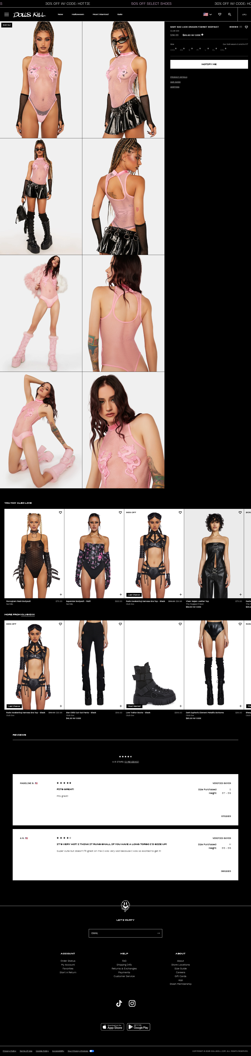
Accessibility (58, 1051)
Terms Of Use (26, 1051)
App (180, 980)
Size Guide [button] (175, 82)
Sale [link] (119, 14)
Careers (180, 972)
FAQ (124, 961)
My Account (68, 965)
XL (213, 50)
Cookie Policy (42, 1051)
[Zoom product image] (41, 79)
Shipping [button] (174, 87)
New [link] (60, 14)
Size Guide (181, 969)
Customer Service (124, 976)
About (180, 961)
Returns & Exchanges (124, 969)
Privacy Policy (9, 1051)
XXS (172, 50)
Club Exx (174, 31)
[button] (67, 3)
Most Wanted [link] (101, 14)
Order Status (68, 961)
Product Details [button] (178, 77)
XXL (222, 50)
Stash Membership (180, 984)
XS (181, 50)
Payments (124, 972)
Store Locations (180, 965)
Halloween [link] (78, 14)
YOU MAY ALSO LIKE (18, 503)
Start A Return (68, 972)
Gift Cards (180, 976)
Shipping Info (124, 965)
